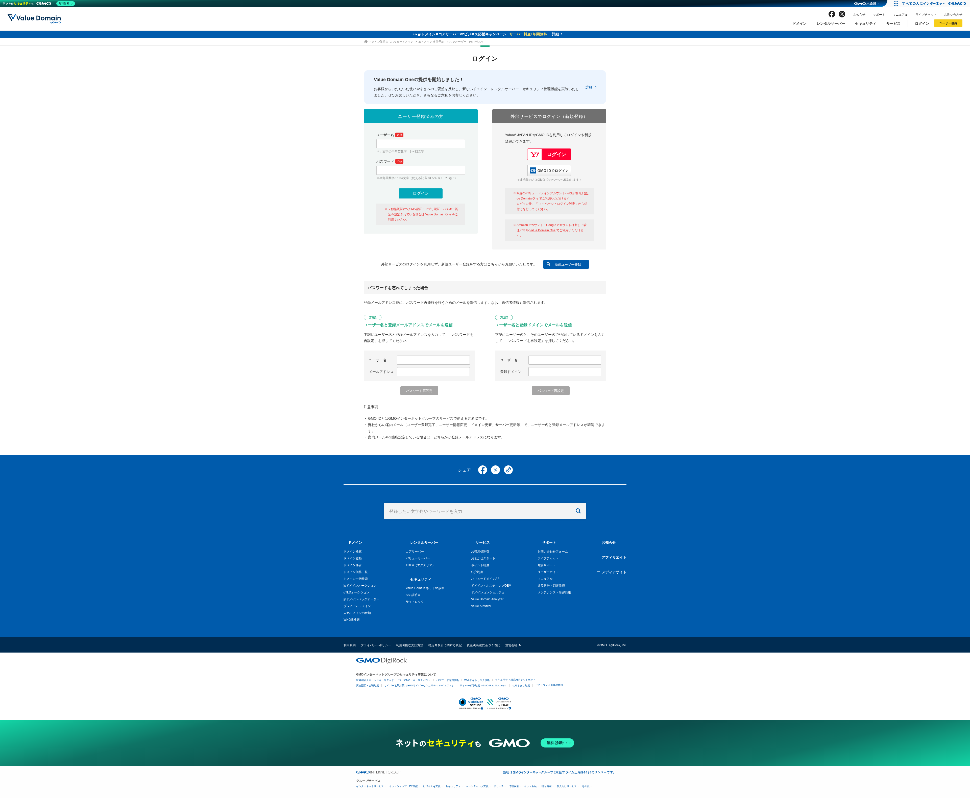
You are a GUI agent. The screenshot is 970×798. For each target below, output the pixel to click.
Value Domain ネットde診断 (425, 588)
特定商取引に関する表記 (445, 645)
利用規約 (350, 645)
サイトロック (415, 601)
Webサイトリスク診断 (477, 680)
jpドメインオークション (360, 585)
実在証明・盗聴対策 (367, 685)
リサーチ (499, 786)
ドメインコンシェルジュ (487, 592)
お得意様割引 (480, 551)
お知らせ (859, 14)
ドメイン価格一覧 (356, 571)
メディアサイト (614, 571)
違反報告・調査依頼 (551, 585)
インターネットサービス (370, 786)
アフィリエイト (614, 557)
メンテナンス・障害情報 (554, 592)
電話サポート (547, 565)
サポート (879, 14)
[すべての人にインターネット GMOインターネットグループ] (935, 3)
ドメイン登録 (353, 558)
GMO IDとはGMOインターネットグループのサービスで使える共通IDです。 (428, 418)
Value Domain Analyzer (487, 599)
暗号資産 (547, 786)
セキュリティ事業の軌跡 (549, 685)
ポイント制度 (480, 565)
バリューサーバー (418, 558)
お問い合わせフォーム (553, 551)
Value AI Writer (481, 606)
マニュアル (900, 14)
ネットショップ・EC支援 (403, 786)
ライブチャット (926, 14)
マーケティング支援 (477, 786)
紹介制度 (477, 571)
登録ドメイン (510, 372)
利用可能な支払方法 (409, 645)
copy (508, 469)
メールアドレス (381, 372)
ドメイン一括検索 (356, 578)
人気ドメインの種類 (357, 612)
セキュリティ (865, 23)
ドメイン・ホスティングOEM (491, 585)
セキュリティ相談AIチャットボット (515, 679)
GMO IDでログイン (549, 170)
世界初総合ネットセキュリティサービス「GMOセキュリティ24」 (393, 680)
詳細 (589, 87)
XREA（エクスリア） (420, 565)
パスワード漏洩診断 (447, 680)
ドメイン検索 (353, 551)
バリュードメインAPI (485, 578)
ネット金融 (530, 786)
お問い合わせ (953, 14)
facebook (832, 14)
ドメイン (799, 23)
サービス (893, 23)
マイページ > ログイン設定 (557, 204)
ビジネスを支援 (432, 786)
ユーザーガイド (548, 571)
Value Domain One (438, 214)
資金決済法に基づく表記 (483, 645)
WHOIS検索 (352, 619)
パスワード (389, 161)
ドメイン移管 (353, 565)
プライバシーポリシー (376, 645)
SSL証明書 (413, 594)
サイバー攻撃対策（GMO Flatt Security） (483, 685)
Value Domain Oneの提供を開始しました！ (419, 79)
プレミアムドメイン (357, 606)
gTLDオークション (356, 592)
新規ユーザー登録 (568, 264)
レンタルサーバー (831, 23)
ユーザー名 (389, 135)
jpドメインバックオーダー (361, 599)
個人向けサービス (567, 786)
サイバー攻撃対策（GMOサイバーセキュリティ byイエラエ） (419, 685)
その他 (586, 786)
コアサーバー (415, 551)
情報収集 (514, 786)
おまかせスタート (483, 558)
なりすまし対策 (521, 685)
